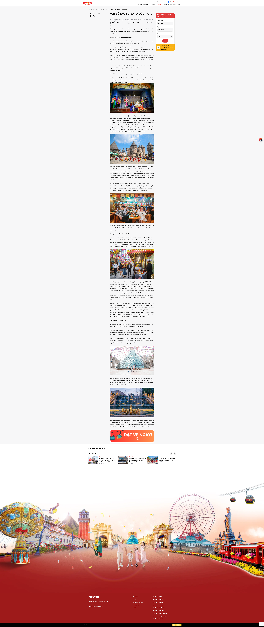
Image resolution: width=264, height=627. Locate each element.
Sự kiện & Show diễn (172, 4)
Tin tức (134, 599)
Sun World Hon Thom (158, 607)
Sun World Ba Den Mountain (160, 613)
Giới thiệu (140, 4)
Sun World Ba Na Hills (158, 610)
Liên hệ (179, 4)
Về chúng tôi (136, 596)
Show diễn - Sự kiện (138, 602)
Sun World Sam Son (158, 605)
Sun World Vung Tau (158, 618)
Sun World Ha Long (158, 602)
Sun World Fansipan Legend (160, 616)
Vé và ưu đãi (136, 605)
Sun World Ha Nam (158, 599)
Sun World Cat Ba (157, 596)
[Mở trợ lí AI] (261, 140)
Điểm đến (165, 4)
